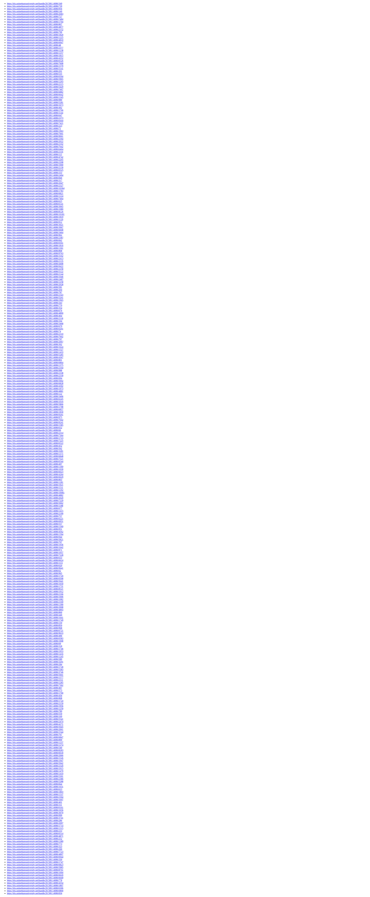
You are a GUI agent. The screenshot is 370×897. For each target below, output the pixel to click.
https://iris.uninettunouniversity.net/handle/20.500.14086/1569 (35, 526)
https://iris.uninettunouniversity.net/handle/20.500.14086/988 (34, 370)
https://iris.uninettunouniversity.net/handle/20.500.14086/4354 (35, 883)
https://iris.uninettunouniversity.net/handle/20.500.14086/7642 (35, 146)
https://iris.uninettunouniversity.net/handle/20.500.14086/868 (34, 250)
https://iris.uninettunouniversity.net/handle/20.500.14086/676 (34, 310)
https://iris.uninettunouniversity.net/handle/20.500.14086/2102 (35, 144)
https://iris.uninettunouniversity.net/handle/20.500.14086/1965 (35, 300)
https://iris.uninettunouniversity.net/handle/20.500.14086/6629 (35, 477)
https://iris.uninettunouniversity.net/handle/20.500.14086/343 (34, 303)
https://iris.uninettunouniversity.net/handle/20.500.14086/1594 (35, 534)
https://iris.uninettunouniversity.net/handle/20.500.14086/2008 (35, 607)
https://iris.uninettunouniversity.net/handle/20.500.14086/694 (34, 378)
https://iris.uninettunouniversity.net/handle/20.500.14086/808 (34, 698)
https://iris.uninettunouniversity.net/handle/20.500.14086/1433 (35, 352)
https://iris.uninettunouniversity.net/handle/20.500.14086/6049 (35, 877)
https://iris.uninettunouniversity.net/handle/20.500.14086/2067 (35, 342)
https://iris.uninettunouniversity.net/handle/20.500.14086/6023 (35, 472)
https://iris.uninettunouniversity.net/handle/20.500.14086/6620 (35, 875)
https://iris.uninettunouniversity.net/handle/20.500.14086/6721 (35, 630)
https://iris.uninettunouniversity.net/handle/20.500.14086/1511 (35, 487)
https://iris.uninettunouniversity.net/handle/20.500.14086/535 (34, 74)
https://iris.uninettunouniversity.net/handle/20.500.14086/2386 (35, 779)
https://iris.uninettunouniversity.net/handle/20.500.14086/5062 (35, 503)
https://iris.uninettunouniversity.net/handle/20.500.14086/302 (34, 344)
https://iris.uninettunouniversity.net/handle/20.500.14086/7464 (35, 198)
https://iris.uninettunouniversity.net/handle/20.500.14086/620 (34, 565)
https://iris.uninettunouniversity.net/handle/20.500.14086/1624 (35, 347)
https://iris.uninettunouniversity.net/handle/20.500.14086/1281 (35, 482)
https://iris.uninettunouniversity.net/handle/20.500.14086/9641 (35, 568)
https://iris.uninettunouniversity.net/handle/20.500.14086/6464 (35, 149)
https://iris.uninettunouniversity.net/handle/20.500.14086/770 (34, 305)
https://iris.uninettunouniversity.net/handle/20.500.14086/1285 (35, 682)
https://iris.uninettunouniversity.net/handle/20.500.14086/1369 (35, 466)
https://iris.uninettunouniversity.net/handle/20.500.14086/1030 (35, 469)
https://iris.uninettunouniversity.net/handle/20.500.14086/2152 (35, 29)
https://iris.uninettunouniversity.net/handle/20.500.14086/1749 (35, 620)
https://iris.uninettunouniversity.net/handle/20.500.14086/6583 (35, 638)
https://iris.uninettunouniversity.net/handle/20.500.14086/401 (34, 802)
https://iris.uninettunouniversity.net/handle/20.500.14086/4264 (35, 474)
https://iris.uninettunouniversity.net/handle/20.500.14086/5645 (35, 727)
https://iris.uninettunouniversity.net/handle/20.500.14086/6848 (35, 456)
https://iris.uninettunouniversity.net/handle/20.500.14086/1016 (35, 401)
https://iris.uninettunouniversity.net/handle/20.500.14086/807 (34, 24)
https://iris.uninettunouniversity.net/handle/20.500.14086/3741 (35, 818)
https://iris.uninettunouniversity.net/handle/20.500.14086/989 (34, 100)
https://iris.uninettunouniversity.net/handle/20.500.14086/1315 (35, 828)
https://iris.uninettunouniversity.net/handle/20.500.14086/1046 (35, 276)
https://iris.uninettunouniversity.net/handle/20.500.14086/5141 (35, 68)
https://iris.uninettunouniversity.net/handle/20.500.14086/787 (34, 292)
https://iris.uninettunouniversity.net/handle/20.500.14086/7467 (35, 89)
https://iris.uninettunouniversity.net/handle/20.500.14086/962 (34, 235)
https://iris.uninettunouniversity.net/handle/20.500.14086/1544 (35, 732)
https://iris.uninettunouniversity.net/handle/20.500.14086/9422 (35, 266)
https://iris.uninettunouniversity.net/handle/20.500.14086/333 (34, 172)
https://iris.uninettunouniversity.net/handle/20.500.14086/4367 (35, 357)
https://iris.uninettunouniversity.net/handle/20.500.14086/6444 (35, 120)
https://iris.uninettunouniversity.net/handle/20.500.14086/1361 (35, 248)
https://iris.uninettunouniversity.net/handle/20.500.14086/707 (34, 542)
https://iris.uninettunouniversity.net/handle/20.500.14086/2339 (35, 375)
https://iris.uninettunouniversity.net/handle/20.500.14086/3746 (35, 672)
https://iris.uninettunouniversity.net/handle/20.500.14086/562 (34, 448)
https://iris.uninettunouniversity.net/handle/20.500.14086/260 (34, 849)
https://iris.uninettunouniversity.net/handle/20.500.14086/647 (34, 115)
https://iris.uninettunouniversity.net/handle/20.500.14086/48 (34, 45)
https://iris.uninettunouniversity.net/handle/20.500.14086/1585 (35, 425)
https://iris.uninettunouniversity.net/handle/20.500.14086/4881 (35, 391)
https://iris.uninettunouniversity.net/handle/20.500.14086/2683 (35, 14)
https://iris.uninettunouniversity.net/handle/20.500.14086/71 (34, 128)
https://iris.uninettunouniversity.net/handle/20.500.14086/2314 (35, 433)
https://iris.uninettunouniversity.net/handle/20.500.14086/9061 (35, 136)
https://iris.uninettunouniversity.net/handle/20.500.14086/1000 (35, 165)
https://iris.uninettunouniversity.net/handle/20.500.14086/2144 (35, 274)
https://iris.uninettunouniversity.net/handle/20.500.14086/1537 (35, 794)
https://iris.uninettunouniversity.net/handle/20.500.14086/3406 (35, 396)
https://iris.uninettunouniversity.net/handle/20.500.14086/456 (34, 695)
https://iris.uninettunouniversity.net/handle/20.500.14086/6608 (35, 230)
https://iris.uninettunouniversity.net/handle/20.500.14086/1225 (35, 37)
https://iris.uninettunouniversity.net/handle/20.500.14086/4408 (35, 263)
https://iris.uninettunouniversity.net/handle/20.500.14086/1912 (35, 591)
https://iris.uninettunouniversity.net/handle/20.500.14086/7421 (35, 123)
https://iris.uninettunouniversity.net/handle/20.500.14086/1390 (35, 604)
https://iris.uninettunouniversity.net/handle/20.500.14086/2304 (35, 797)
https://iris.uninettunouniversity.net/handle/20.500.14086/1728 (35, 667)
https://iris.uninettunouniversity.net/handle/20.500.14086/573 (34, 690)
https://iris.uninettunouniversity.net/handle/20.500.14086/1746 (35, 649)
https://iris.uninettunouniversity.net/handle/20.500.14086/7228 (35, 555)
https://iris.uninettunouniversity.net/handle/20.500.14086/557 (34, 524)
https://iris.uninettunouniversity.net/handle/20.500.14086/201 (34, 71)
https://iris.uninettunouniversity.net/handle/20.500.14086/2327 (35, 185)
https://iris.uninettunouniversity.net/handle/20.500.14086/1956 (35, 706)
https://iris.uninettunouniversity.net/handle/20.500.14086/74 (34, 331)
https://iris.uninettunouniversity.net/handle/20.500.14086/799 (34, 32)
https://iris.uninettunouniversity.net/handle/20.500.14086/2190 (35, 513)
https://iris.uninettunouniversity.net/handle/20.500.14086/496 (34, 636)
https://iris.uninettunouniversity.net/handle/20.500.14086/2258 (35, 269)
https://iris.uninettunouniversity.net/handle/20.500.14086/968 (34, 628)
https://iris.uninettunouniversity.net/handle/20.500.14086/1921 (35, 485)
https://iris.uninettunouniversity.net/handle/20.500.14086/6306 (35, 888)
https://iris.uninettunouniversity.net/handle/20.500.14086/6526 (35, 61)
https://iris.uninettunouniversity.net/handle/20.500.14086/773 (34, 844)
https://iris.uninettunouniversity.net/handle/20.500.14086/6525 (35, 170)
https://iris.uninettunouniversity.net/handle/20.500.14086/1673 (35, 105)
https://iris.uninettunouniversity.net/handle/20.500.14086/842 (34, 240)
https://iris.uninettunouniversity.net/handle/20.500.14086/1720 (35, 576)
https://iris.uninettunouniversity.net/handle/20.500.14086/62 (34, 570)
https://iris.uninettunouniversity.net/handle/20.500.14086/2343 (35, 295)
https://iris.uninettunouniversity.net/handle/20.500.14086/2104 (35, 368)
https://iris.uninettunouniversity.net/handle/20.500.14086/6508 (35, 578)
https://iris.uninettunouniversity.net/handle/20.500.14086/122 (34, 394)
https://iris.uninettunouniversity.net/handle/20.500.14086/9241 (35, 422)
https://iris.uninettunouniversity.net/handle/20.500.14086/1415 (35, 511)
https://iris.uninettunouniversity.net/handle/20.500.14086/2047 (35, 183)
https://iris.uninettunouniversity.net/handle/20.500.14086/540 (34, 747)
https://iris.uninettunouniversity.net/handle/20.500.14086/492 (34, 107)
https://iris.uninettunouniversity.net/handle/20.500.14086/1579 (35, 66)
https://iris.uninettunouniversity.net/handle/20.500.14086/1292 (35, 490)
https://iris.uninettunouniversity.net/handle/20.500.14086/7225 (35, 440)
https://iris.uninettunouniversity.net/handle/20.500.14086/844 (34, 784)
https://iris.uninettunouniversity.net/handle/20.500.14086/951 (34, 529)
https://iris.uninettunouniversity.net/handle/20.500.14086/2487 (35, 279)
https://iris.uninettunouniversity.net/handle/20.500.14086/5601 (35, 675)
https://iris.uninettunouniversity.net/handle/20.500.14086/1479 (35, 771)
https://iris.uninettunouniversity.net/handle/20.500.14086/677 (34, 508)
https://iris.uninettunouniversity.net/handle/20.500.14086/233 (34, 831)
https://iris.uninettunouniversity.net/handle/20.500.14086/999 (34, 815)
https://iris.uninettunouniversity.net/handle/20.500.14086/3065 (35, 206)
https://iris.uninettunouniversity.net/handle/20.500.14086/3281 (35, 451)
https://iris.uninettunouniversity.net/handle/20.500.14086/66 (34, 430)
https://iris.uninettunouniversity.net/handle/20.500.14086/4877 (35, 27)
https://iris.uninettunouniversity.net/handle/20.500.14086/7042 (35, 420)
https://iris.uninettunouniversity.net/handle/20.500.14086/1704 (35, 22)
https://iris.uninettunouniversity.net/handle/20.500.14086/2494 (35, 175)
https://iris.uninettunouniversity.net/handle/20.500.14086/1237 (35, 742)
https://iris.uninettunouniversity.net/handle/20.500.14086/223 (34, 126)
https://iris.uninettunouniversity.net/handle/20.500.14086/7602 (35, 336)
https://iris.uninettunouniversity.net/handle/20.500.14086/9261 (35, 414)
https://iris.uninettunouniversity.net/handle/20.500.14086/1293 (35, 81)
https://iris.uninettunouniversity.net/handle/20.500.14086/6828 (35, 383)
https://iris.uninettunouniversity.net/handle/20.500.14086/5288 (35, 781)
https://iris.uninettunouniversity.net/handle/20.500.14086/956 (34, 9)
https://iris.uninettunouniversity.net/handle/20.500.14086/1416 (35, 654)
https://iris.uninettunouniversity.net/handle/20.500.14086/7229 (35, 500)
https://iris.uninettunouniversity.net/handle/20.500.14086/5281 (35, 102)
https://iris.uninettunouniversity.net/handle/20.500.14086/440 (34, 615)
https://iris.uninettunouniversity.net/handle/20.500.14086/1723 (35, 438)
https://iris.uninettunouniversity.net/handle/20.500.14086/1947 (35, 760)
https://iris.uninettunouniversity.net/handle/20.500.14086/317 (34, 180)
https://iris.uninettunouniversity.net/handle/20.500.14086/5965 (35, 79)
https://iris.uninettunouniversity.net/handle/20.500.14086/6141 (35, 204)
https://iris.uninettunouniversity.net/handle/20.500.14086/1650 (35, 583)
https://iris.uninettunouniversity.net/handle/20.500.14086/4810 (35, 40)
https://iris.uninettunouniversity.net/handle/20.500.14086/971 (34, 550)
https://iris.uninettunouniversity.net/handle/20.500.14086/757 (34, 516)
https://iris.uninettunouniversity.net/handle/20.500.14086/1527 (35, 349)
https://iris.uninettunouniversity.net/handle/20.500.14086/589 (34, 659)
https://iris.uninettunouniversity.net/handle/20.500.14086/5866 (35, 404)
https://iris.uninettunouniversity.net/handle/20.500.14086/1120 (35, 219)
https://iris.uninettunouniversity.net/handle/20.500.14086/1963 (35, 131)
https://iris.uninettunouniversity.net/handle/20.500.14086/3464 (35, 232)
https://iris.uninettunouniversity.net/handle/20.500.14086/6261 (35, 329)
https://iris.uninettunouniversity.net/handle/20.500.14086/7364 (35, 435)
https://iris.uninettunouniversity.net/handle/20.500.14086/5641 (35, 581)
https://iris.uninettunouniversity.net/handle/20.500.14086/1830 (35, 412)
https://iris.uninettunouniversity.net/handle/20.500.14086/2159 (35, 703)
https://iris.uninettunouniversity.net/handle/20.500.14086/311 (34, 805)
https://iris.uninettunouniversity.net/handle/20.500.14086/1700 (35, 693)
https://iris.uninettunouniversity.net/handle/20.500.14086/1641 (35, 617)
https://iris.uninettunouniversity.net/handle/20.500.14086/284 (34, 664)
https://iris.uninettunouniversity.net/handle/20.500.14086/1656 (35, 810)
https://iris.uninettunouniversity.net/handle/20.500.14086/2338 (35, 373)
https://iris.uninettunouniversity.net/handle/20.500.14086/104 (34, 321)
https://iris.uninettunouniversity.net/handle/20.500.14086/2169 (35, 602)
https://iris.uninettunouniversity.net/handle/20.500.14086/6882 (35, 92)
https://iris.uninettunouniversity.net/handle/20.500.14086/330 (34, 859)
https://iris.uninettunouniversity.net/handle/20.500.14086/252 (34, 838)
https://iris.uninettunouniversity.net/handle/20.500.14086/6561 (35, 243)
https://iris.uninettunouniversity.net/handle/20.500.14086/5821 (35, 539)
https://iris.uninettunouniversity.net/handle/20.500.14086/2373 (35, 118)
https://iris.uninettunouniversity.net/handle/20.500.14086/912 (34, 222)
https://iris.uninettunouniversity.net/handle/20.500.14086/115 (34, 154)
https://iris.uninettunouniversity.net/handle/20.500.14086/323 (34, 846)
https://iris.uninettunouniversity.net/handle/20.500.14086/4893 (35, 610)
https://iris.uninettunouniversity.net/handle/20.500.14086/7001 (35, 133)
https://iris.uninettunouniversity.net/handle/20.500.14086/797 (34, 339)
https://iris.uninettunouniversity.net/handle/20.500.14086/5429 (35, 87)
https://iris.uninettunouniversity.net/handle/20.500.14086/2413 (35, 258)
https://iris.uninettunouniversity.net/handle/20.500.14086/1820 (35, 35)
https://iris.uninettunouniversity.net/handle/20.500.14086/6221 (35, 518)
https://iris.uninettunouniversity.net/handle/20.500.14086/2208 (35, 162)
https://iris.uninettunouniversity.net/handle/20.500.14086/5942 (35, 763)
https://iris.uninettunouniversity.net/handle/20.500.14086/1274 (35, 745)
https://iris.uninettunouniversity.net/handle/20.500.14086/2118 (35, 318)
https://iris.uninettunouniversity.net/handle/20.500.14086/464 (34, 316)
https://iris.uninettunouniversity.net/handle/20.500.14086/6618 (35, 753)
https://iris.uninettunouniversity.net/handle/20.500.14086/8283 (35, 750)
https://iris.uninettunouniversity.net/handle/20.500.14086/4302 (35, 386)
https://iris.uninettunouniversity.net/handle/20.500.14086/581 (34, 287)
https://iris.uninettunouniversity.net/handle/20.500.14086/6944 (35, 857)
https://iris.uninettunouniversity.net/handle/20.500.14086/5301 (35, 776)
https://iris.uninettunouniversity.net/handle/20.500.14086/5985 (35, 867)
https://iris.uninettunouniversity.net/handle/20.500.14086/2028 (35, 284)
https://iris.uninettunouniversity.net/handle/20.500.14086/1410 (35, 773)
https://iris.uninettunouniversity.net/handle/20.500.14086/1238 (35, 50)
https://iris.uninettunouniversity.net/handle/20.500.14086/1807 (35, 885)
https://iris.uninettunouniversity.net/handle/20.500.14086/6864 (35, 362)
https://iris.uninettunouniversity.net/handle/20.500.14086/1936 (35, 544)
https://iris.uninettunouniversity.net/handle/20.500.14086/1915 (35, 768)
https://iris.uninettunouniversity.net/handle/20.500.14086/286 (34, 820)
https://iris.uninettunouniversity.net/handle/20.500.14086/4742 (35, 157)
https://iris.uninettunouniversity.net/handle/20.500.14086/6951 (35, 521)
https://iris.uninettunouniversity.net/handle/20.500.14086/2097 (35, 823)
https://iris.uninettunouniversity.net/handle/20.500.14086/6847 (35, 737)
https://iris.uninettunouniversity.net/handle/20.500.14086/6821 (35, 193)
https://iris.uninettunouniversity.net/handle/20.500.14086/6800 (35, 890)
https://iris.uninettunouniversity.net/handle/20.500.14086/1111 (35, 563)
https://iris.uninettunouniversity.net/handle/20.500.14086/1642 (35, 547)
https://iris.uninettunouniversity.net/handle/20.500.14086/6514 (35, 833)
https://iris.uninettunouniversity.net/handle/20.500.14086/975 (34, 417)
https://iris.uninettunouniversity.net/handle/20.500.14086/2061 (35, 729)
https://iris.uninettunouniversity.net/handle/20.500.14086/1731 (35, 586)
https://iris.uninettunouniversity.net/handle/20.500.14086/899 (34, 740)
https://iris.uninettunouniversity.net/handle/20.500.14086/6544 (35, 461)
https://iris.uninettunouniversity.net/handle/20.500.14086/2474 (35, 721)
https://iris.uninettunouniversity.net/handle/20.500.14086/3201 (35, 662)
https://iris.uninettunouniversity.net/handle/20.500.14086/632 (34, 427)
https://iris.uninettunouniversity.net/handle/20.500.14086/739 (34, 6)
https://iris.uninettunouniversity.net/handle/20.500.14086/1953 (35, 651)
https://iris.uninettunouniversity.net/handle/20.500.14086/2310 (35, 334)
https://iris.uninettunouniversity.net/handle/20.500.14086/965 (34, 573)
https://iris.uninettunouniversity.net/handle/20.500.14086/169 (34, 716)
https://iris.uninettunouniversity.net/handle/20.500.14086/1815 (35, 55)
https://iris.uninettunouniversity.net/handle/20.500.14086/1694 (35, 872)
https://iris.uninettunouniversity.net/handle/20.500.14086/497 (34, 464)
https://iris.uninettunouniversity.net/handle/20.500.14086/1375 (35, 365)
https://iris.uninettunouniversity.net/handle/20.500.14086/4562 (35, 531)
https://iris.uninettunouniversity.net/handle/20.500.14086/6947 (35, 42)
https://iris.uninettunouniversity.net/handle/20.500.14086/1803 (35, 792)
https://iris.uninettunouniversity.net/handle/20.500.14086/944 (34, 537)
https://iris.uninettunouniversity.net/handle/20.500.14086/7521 (35, 459)
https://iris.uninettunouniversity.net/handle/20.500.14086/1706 (35, 110)
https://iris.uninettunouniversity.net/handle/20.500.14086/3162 (35, 256)
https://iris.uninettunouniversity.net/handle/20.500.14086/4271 (35, 724)
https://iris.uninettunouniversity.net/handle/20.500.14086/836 (34, 893)
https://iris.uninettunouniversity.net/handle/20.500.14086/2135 (35, 261)
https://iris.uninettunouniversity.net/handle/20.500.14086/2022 (35, 141)
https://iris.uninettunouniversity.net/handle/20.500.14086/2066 (35, 755)
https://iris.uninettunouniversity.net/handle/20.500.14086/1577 (35, 677)
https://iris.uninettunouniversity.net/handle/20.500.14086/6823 (35, 864)
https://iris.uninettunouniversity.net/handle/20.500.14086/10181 (35, 214)
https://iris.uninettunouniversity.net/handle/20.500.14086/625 (34, 201)
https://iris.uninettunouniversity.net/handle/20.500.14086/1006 (35, 596)
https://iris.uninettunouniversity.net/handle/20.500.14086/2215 (35, 84)
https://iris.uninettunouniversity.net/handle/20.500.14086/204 (34, 289)
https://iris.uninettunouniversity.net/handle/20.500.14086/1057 (35, 552)
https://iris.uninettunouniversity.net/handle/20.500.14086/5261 (35, 297)
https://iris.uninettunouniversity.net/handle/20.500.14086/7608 (35, 63)
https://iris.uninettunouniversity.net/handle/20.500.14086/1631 (35, 786)
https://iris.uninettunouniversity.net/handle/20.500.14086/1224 (35, 196)
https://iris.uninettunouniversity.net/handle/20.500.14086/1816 (35, 245)
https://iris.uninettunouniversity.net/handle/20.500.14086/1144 (35, 113)
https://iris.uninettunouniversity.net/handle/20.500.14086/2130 (35, 167)
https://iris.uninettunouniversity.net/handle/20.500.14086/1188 (35, 505)
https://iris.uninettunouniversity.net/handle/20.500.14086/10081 (35, 492)
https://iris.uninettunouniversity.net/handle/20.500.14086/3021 (35, 224)
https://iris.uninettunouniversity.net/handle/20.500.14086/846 (34, 178)
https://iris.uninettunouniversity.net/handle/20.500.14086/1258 (35, 282)
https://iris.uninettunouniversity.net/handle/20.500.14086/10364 (35, 188)
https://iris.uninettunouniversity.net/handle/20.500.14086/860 (34, 612)
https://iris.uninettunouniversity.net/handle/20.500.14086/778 (34, 880)
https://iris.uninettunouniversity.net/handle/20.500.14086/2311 (35, 680)
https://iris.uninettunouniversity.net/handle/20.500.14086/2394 (35, 139)
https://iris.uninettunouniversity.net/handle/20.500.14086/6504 (35, 76)
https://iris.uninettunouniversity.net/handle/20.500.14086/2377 (35, 48)
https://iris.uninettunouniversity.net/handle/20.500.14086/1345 (35, 97)
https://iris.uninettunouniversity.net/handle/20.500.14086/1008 (35, 641)
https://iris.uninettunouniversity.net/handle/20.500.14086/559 (34, 714)
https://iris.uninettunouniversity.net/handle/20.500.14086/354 (34, 308)
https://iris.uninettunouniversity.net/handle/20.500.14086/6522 (35, 443)
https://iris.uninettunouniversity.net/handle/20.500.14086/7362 (35, 685)
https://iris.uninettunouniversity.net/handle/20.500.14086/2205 (35, 159)
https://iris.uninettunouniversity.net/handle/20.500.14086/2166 (35, 594)
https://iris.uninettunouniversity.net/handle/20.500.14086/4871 (35, 836)
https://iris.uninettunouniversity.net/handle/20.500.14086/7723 (35, 851)
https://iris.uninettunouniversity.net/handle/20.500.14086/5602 (35, 381)
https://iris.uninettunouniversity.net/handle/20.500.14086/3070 (35, 812)
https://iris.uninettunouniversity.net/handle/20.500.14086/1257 (35, 53)
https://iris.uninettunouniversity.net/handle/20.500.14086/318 (34, 646)
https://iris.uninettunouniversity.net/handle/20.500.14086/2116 (35, 152)
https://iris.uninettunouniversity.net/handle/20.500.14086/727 (34, 16)
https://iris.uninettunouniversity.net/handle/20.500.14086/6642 (35, 94)
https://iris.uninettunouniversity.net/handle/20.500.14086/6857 (35, 409)
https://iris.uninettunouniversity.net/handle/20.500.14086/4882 (35, 495)
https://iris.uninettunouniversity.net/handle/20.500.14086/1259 (35, 708)
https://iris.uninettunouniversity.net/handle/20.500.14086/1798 (35, 407)
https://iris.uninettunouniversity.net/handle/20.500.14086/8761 (35, 870)
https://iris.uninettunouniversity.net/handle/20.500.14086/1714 (35, 825)
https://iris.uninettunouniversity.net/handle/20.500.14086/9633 (35, 633)
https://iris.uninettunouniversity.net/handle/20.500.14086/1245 (35, 656)
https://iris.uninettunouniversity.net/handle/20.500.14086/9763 (35, 253)
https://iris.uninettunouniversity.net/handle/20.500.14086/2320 (35, 766)
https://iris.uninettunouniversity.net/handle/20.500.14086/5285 (35, 355)
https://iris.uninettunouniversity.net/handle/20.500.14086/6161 (35, 807)
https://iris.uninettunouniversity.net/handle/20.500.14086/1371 (35, 453)
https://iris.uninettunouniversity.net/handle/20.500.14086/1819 (35, 217)
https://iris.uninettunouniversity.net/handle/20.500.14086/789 (34, 711)
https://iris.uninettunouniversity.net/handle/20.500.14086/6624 (35, 560)
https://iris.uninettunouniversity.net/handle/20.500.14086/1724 (35, 701)
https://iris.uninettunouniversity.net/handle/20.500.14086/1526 (35, 758)
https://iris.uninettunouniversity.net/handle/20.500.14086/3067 (35, 227)
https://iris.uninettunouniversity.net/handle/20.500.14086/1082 (35, 599)
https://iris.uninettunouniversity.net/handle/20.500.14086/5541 (35, 719)
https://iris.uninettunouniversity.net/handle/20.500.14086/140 (34, 11)
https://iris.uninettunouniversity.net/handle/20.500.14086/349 (34, 3)
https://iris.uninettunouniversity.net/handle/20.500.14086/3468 (35, 323)
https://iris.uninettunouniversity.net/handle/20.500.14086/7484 (35, 19)
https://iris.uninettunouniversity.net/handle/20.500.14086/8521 (35, 589)
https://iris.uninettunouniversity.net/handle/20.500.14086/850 (34, 625)
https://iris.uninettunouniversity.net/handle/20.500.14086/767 (34, 734)
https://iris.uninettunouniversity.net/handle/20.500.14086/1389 (35, 841)
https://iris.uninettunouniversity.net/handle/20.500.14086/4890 (35, 313)
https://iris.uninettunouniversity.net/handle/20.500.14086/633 (34, 557)
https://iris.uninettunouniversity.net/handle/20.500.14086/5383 (35, 669)
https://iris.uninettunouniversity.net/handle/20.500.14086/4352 (35, 58)
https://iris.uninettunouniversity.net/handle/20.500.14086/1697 (35, 799)
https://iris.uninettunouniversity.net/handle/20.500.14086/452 (34, 446)
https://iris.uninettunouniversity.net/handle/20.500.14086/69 (34, 643)
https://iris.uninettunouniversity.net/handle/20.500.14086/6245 (35, 399)
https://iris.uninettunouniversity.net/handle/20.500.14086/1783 (35, 191)
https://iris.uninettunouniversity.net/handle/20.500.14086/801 (34, 360)
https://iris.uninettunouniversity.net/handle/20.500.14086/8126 (35, 211)
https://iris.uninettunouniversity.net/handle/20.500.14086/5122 (35, 271)
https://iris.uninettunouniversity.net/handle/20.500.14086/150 (34, 623)
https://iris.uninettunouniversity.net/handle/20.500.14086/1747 (35, 862)
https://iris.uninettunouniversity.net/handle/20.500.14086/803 (34, 479)
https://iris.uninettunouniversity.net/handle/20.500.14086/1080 (35, 209)
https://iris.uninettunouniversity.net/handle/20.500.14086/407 (34, 688)
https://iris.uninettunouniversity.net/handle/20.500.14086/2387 (35, 237)
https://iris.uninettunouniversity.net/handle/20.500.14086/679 (34, 326)
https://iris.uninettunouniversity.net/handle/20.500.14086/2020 (35, 498)
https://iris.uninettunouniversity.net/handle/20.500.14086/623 (34, 789)
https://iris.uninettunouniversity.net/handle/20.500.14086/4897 (35, 854)
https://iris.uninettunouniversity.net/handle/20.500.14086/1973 (35, 388)
